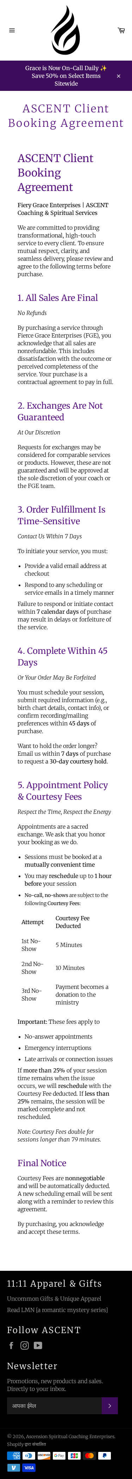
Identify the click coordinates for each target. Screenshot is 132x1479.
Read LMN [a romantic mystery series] (57, 1309)
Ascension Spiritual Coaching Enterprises (70, 1436)
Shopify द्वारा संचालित (26, 1444)
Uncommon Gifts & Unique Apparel (54, 1298)
